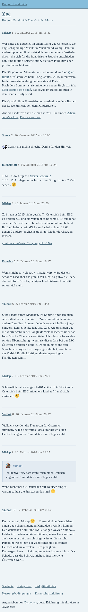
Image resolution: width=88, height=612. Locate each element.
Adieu (71, 113)
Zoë (6, 14)
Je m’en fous (10, 117)
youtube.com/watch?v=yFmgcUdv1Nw (27, 243)
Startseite (8, 586)
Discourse (30, 602)
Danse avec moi (30, 117)
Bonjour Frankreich (14, 4)
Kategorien (24, 586)
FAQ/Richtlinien (45, 586)
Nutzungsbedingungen (16, 593)
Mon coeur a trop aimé (16, 89)
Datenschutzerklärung (49, 593)
